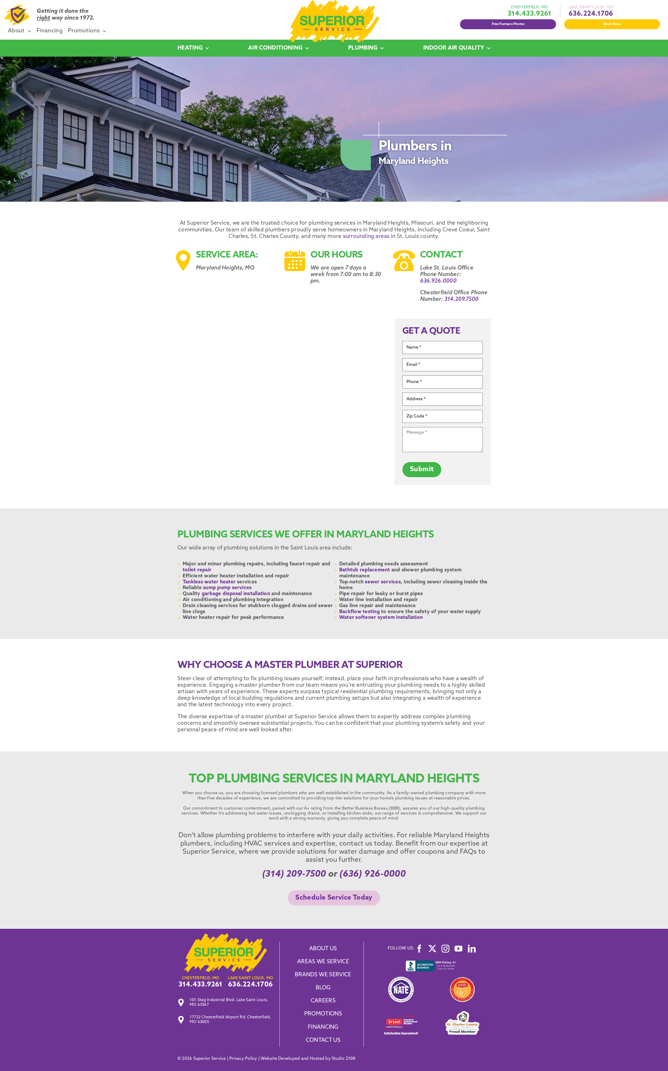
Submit (422, 469)
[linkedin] (472, 949)
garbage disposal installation (235, 593)
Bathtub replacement (364, 570)
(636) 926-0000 (372, 874)
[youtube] (458, 949)
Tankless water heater (209, 582)
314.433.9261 (530, 13)
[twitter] (432, 949)
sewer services (382, 582)
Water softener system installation (381, 617)
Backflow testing (359, 611)
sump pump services (227, 587)
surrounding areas (365, 236)
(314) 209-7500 (294, 874)
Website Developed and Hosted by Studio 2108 (308, 1059)
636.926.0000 (438, 281)
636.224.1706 (591, 13)
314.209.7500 (461, 299)
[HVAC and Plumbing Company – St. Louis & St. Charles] (334, 2)
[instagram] (445, 949)
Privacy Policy (243, 1059)
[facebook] (419, 949)
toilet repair (198, 570)
